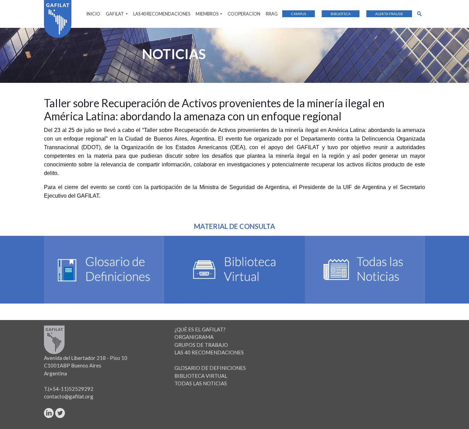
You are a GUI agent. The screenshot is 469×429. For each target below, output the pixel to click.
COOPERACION (244, 13)
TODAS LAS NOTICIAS (200, 383)
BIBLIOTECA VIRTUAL (200, 376)
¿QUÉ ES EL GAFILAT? (200, 329)
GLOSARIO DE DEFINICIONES (210, 368)
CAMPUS (298, 14)
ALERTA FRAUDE (389, 14)
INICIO (93, 13)
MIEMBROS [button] (207, 13)
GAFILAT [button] (115, 13)
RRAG (272, 13)
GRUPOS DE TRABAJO (201, 345)
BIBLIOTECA (341, 14)
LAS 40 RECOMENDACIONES (161, 13)
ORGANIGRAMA (194, 337)
